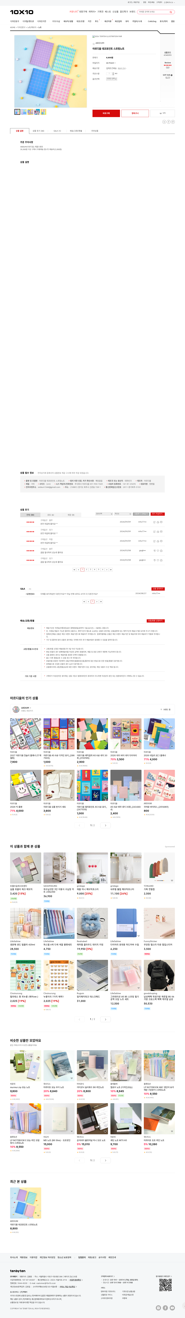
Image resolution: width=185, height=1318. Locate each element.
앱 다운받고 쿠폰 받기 (163, 1276)
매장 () (71, 515)
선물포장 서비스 (106, 1295)
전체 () (30, 515)
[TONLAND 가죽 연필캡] (159, 875)
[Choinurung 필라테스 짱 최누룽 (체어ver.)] (25, 984)
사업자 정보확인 (75, 1280)
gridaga (81, 886)
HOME (12, 27)
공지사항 (102, 1257)
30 (167, 68)
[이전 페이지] (78, 569)
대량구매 (83, 12)
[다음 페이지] (107, 569)
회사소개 (14, 1257)
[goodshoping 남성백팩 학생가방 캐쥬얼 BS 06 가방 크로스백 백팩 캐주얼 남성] (159, 985)
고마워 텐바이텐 (106, 1298)
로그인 (130, 2)
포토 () (50, 515)
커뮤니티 (74, 12)
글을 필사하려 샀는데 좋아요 (51, 553)
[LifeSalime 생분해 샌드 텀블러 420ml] (25, 932)
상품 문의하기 (158, 589)
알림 (144, 2)
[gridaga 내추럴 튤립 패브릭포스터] (125, 875)
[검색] (171, 12)
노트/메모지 (31, 27)
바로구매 (106, 113)
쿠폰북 (124, 1298)
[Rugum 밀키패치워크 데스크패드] (92, 981)
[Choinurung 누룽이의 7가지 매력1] (59, 985)
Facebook (169, 122)
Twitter (164, 122)
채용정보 (23, 1257)
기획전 (100, 12)
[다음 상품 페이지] (105, 825)
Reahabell (82, 941)
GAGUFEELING (50, 886)
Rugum (80, 994)
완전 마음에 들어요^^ (49, 524)
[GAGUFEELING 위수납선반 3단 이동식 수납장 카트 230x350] (59, 877)
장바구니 (169, 2)
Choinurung (16, 994)
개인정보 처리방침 (47, 1257)
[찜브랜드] (94, 43)
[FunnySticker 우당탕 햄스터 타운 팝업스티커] (159, 932)
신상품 (115, 12)
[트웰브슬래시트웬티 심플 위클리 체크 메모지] (25, 877)
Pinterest (173, 122)
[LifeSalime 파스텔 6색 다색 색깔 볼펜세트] (59, 932)
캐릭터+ (92, 12)
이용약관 (33, 1257)
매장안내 (112, 1257)
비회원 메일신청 (128, 1295)
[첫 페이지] (74, 569)
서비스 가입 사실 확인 (67, 1287)
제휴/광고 (92, 1257)
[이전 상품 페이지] (79, 825)
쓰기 (167, 78)
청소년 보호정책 (64, 1257)
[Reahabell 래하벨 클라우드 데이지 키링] (92, 932)
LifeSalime (15, 941)
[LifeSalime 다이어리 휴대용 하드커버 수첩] (125, 932)
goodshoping (150, 994)
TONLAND (148, 886)
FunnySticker (150, 941)
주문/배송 (151, 2)
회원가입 (136, 2)
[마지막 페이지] (111, 569)
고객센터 (159, 2)
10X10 (21, 12)
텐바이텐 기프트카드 (108, 1291)
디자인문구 (21, 27)
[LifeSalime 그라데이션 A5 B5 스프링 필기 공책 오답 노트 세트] (125, 985)
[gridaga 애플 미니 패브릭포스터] (92, 875)
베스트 (108, 12)
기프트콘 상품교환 (128, 1291)
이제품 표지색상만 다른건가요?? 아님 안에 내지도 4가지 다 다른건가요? (69, 594)
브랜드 (133, 12)
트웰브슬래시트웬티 (18, 886)
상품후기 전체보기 (141, 514)
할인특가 (124, 12)
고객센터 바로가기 (107, 1276)
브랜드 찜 (165, 710)
